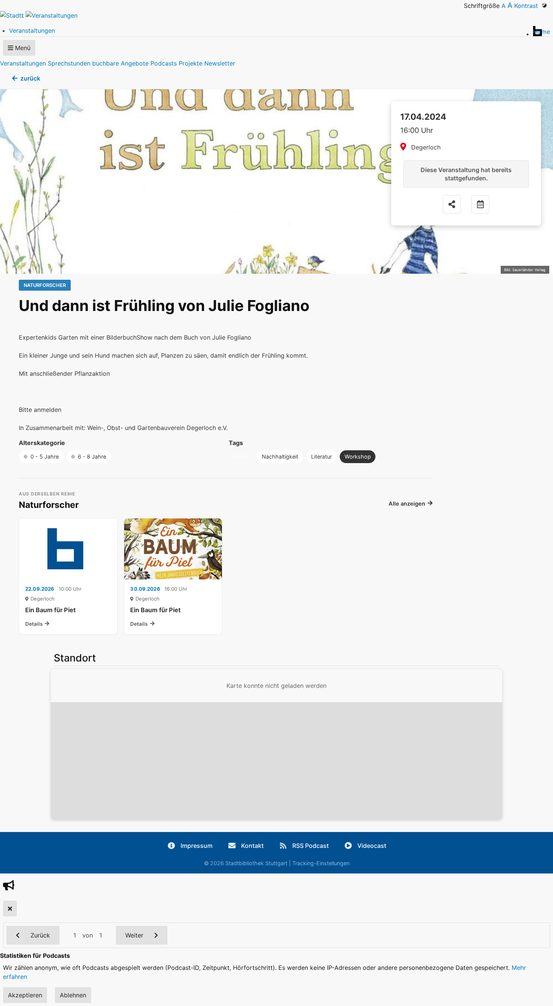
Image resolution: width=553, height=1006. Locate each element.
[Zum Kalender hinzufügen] (480, 204)
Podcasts (163, 63)
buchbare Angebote (120, 63)
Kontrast (528, 5)
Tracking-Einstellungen (320, 863)
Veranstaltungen (23, 63)
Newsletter (219, 63)
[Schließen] (10, 908)
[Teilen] (452, 204)
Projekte (190, 63)
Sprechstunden (69, 63)
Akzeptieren (25, 995)
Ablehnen (73, 995)
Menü (21, 48)
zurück (30, 78)
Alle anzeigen (407, 503)
